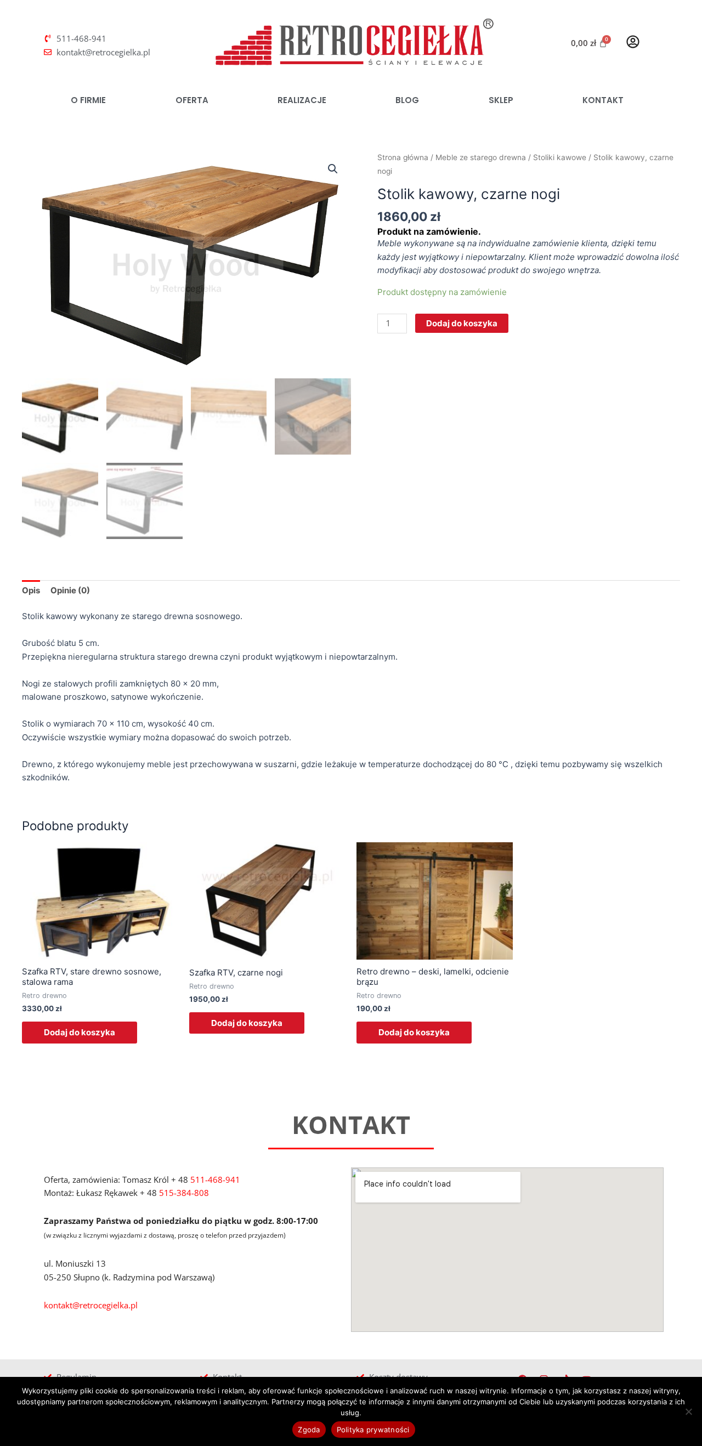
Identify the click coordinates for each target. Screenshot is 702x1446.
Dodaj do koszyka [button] (79, 1032)
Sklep (501, 100)
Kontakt (603, 100)
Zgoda (309, 1429)
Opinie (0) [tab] (70, 590)
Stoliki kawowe (559, 157)
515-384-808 (184, 1192)
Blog (407, 100)
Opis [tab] (31, 590)
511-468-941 (215, 1179)
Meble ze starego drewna (480, 157)
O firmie (88, 100)
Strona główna (402, 157)
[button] (333, 169)
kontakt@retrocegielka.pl (91, 1305)
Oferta (192, 100)
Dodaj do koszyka (461, 323)
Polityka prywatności (373, 1429)
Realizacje (302, 100)
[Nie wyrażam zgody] (688, 1411)
